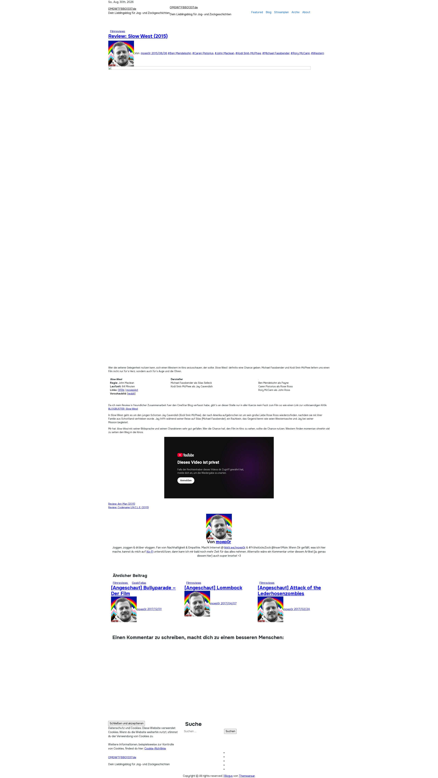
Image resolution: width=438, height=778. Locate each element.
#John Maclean (224, 53)
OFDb (121, 390)
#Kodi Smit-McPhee (248, 53)
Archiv (296, 12)
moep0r (146, 53)
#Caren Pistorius (203, 53)
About (306, 12)
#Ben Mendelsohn (179, 53)
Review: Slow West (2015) (138, 36)
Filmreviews (117, 31)
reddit (131, 393)
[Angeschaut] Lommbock (213, 588)
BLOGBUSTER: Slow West (123, 408)
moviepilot (132, 390)
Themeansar (247, 776)
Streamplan (281, 12)
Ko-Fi (149, 551)
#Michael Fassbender (275, 53)
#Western (317, 53)
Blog (268, 12)
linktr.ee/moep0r (235, 547)
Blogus (228, 776)
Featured (257, 12)
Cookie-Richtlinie (155, 748)
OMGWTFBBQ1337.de (122, 9)
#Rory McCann (300, 53)
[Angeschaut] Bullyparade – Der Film (143, 591)
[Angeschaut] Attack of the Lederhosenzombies (289, 591)
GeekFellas (139, 583)
